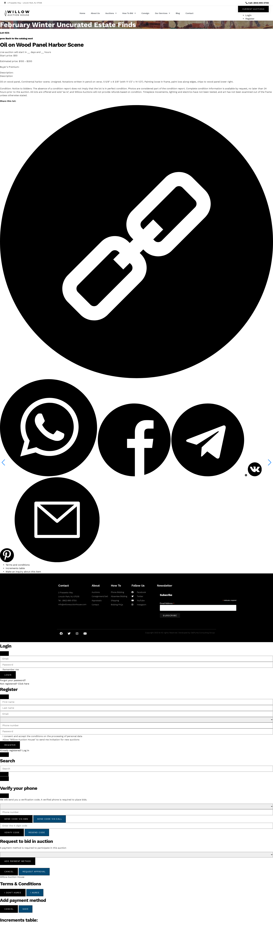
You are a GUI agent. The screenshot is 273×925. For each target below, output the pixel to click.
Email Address (167, 603)
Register (9, 745)
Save (25, 909)
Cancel (9, 871)
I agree (34, 892)
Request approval (34, 871)
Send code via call (49, 819)
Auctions (109, 13)
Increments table (15, 568)
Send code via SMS (16, 819)
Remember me (11, 669)
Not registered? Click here (14, 683)
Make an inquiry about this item (23, 571)
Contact (189, 13)
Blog (178, 13)
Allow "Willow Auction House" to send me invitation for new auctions (41, 740)
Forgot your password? (13, 680)
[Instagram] (77, 633)
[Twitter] (69, 633)
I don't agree (12, 892)
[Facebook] (61, 633)
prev (2, 38)
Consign (145, 13)
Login (7, 675)
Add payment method (17, 861)
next (30, 38)
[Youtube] (85, 633)
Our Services (161, 13)
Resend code (37, 832)
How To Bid (127, 13)
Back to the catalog (16, 38)
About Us (95, 13)
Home (82, 13)
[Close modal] (4, 653)
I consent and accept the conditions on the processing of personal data (42, 736)
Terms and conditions (18, 564)
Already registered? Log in (14, 750)
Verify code (11, 832)
